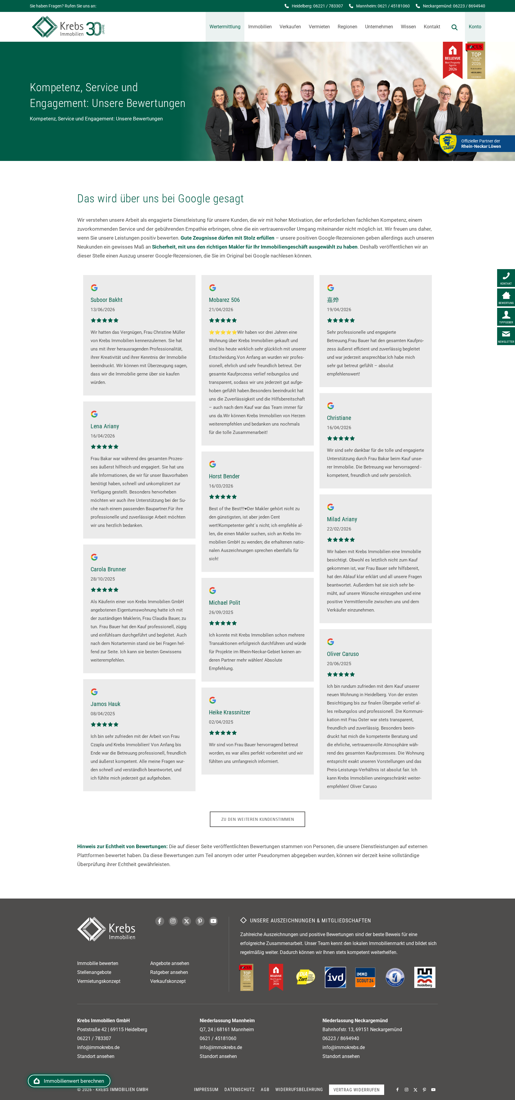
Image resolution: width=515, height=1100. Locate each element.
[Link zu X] (415, 1089)
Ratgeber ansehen (169, 972)
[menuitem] (225, 27)
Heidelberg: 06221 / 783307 (317, 6)
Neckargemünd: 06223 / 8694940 (454, 6)
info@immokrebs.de (98, 1047)
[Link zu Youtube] (433, 1089)
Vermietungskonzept (98, 981)
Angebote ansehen (169, 963)
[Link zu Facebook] (397, 1089)
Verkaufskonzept (168, 981)
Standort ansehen (95, 1056)
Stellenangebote (94, 972)
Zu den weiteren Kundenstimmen (257, 819)
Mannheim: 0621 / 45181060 (383, 6)
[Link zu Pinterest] (424, 1089)
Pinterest (200, 921)
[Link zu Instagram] (406, 1089)
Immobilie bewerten (97, 963)
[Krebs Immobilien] (68, 27)
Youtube (213, 921)
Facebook (159, 921)
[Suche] (454, 27)
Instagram (173, 921)
